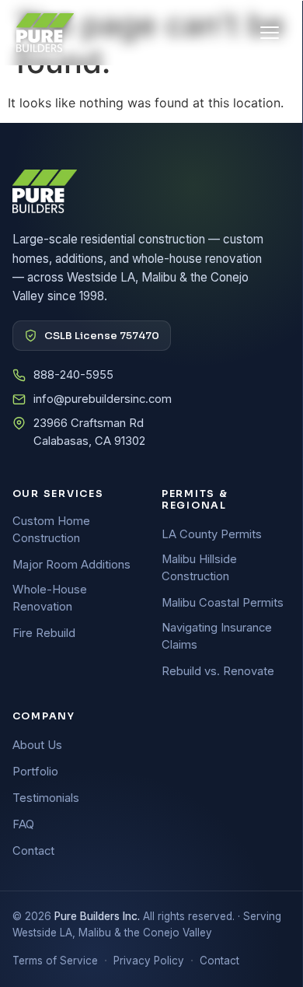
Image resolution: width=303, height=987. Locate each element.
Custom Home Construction (51, 529)
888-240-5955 (73, 375)
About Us (37, 745)
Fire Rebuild (43, 633)
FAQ (23, 824)
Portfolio (35, 772)
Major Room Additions (71, 565)
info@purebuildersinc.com (102, 399)
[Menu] (269, 33)
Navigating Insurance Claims (217, 636)
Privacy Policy (148, 960)
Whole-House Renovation (49, 598)
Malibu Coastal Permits (223, 603)
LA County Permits (212, 534)
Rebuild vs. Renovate (218, 671)
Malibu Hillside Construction (199, 567)
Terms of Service (55, 960)
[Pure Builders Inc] (45, 32)
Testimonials (45, 798)
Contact (33, 851)
